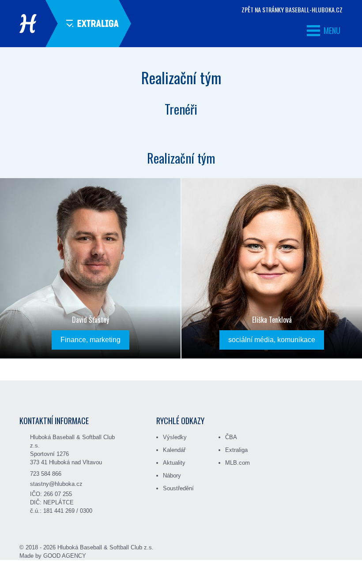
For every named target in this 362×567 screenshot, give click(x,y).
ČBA (231, 437)
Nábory (172, 475)
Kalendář (174, 450)
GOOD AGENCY (64, 555)
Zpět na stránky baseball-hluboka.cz (292, 10)
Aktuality (174, 462)
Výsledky (175, 437)
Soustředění (178, 488)
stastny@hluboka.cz (56, 484)
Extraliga (236, 450)
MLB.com (237, 462)
